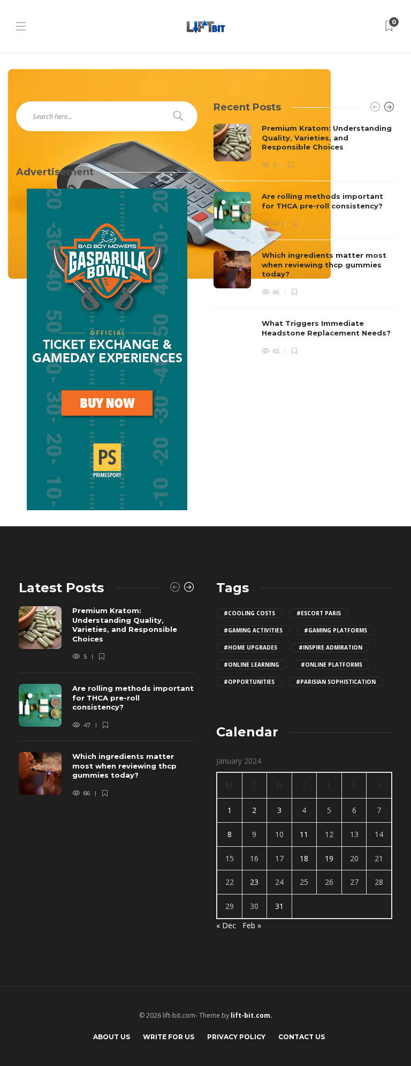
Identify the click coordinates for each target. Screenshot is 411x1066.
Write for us (168, 1037)
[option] (304, 240)
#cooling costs (249, 613)
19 (329, 858)
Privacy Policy (236, 1037)
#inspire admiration (330, 647)
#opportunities (249, 681)
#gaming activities (253, 630)
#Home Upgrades (250, 647)
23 (254, 882)
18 (304, 858)
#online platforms (331, 664)
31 (279, 906)
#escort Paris (318, 613)
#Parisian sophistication (336, 681)
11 (304, 834)
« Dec (226, 925)
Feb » (251, 925)
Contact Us (301, 1037)
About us (111, 1037)
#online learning (251, 664)
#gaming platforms (335, 630)
